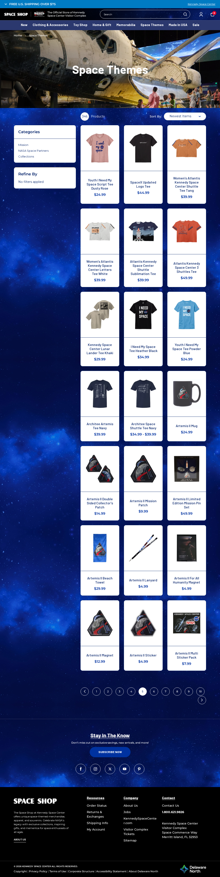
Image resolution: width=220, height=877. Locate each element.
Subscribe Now (110, 752)
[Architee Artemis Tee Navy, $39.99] (100, 394)
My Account (96, 829)
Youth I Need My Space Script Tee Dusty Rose (100, 184)
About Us (131, 806)
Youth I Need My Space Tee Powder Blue (186, 349)
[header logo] (24, 14)
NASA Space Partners (33, 150)
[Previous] (85, 691)
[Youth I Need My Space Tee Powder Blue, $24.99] (186, 314)
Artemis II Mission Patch (143, 503)
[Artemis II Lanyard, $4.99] (143, 548)
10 (200, 691)
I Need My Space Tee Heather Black (143, 348)
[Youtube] (124, 769)
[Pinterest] (139, 769)
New (24, 25)
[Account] (201, 14)
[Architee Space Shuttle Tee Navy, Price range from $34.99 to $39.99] (143, 394)
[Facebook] (81, 769)
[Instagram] (95, 769)
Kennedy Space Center (201, 4)
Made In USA (178, 25)
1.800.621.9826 (173, 812)
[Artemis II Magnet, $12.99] (100, 623)
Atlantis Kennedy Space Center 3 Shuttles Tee (186, 267)
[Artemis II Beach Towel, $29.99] (100, 548)
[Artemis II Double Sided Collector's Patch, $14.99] (100, 469)
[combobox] (185, 116)
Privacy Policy (38, 871)
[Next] (202, 700)
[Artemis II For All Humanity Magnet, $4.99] (186, 548)
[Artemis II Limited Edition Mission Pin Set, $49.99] (186, 469)
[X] (110, 769)
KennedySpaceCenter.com (140, 821)
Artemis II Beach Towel (100, 580)
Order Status (97, 806)
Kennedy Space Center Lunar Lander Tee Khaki (100, 349)
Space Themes (152, 25)
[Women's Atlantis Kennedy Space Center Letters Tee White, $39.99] (100, 231)
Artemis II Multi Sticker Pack (186, 655)
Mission (23, 145)
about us (20, 839)
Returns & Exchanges (95, 814)
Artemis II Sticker (143, 655)
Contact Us (170, 806)
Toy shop (80, 25)
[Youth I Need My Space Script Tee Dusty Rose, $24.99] (100, 148)
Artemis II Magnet (99, 655)
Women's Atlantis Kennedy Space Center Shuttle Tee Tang (186, 184)
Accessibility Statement (111, 871)
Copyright (20, 871)
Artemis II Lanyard (143, 580)
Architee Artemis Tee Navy (100, 426)
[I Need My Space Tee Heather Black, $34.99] (143, 314)
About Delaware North (143, 871)
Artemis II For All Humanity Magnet (186, 580)
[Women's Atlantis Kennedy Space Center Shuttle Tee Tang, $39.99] (186, 148)
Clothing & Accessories (50, 25)
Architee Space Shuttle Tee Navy (143, 426)
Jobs (127, 812)
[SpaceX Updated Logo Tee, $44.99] (143, 148)
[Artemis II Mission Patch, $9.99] (143, 469)
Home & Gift (102, 25)
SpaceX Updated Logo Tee (143, 184)
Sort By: (156, 116)
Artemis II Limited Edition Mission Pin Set (187, 503)
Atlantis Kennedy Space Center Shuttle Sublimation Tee (143, 267)
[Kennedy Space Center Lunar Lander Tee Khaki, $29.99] (100, 314)
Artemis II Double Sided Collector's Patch (100, 503)
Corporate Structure (81, 871)
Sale (195, 25)
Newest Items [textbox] (180, 116)
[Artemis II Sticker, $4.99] (143, 623)
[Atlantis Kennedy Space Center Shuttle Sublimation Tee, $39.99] (143, 231)
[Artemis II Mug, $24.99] (186, 394)
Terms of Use (57, 871)
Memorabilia (125, 25)
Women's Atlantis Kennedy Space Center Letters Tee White (99, 267)
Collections (26, 156)
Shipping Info (97, 823)
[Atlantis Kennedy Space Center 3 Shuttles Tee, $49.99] (186, 231)
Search (185, 14)
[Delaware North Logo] (193, 869)
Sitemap (130, 840)
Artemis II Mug (186, 426)
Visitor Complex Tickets (136, 832)
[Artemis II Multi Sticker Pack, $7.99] (186, 623)
